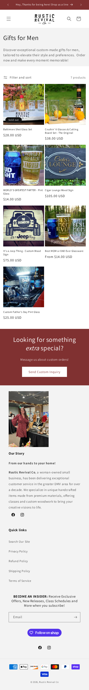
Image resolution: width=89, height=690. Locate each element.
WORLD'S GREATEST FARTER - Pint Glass (23, 191)
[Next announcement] (81, 5)
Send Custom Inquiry (44, 372)
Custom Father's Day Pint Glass (21, 312)
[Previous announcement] (8, 5)
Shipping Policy (19, 571)
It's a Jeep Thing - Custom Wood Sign (22, 252)
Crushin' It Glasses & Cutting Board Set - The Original (61, 131)
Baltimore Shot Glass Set (17, 129)
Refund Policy (18, 561)
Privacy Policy (18, 551)
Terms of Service (20, 581)
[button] (8, 19)
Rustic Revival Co (49, 682)
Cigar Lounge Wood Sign (59, 190)
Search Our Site (19, 542)
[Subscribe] (75, 617)
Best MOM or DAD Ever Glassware (64, 251)
